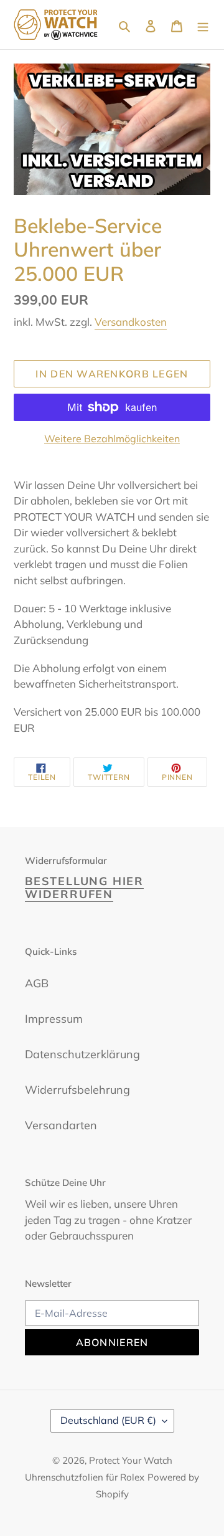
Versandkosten (131, 321)
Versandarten (61, 1125)
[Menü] (203, 24)
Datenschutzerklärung (82, 1054)
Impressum (54, 1019)
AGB (37, 983)
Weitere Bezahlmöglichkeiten (112, 438)
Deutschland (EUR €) (108, 1420)
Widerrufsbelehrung (77, 1090)
